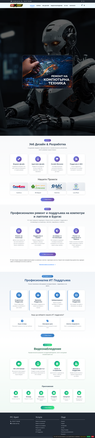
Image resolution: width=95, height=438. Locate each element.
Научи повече (83, 436)
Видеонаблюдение (56, 5)
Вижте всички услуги (48, 254)
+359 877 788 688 (27, 1)
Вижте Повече (48, 199)
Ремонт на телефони (40, 425)
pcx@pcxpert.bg (16, 1)
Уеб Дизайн (45, 5)
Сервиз (38, 5)
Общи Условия (64, 429)
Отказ (93, 436)
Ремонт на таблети (40, 427)
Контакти (72, 5)
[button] (47, 264)
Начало (32, 5)
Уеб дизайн (38, 429)
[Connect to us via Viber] (84, 1)
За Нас (66, 5)
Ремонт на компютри (40, 421)
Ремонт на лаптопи (40, 423)
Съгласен (88, 436)
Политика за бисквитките (67, 432)
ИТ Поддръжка (39, 432)
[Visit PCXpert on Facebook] (82, 1)
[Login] (84, 5)
